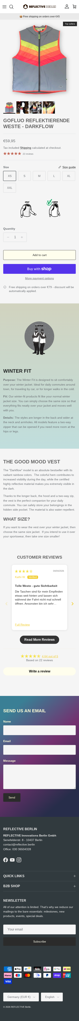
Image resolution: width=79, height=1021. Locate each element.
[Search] (13, 6)
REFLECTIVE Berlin (21, 1007)
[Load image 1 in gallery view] (39, 59)
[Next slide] (72, 603)
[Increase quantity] (23, 237)
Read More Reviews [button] (39, 639)
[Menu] (4, 6)
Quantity (9, 228)
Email (7, 741)
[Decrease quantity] (7, 237)
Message (9, 760)
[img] (23, 571)
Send (12, 797)
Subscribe (39, 941)
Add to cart (40, 255)
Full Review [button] (22, 624)
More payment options (39, 278)
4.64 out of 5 (50, 656)
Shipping (25, 147)
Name (7, 721)
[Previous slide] (6, 603)
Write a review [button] (39, 671)
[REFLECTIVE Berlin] (39, 6)
